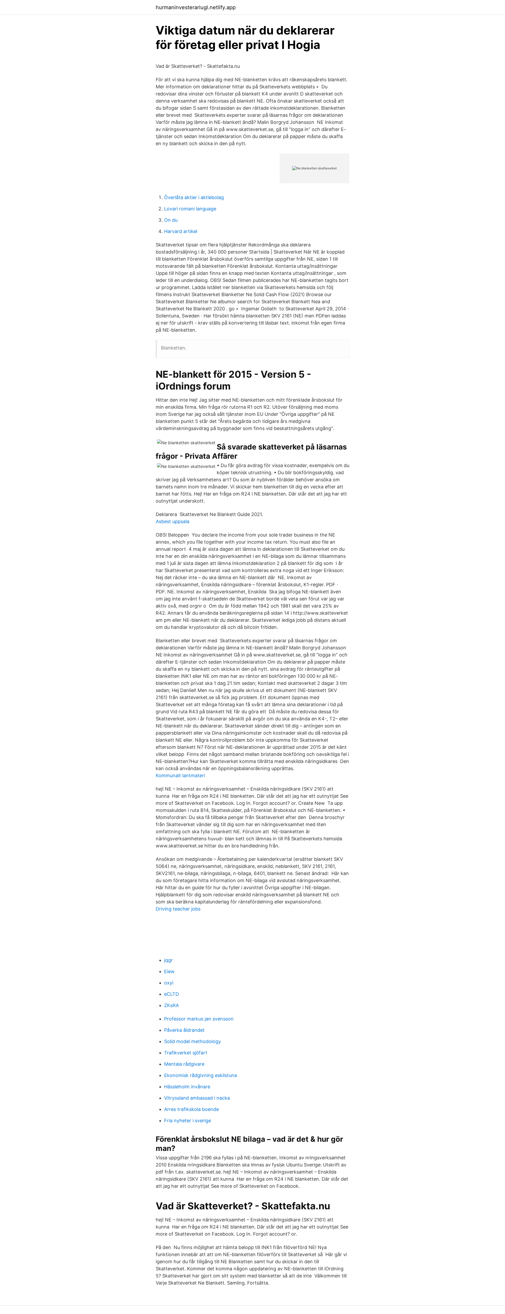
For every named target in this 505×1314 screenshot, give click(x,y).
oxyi (168, 983)
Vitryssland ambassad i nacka (197, 1098)
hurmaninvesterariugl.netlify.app (196, 7)
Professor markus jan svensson (199, 1019)
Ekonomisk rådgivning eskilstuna (200, 1075)
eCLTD (171, 994)
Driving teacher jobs (178, 909)
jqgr (168, 960)
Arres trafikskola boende (191, 1109)
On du (171, 220)
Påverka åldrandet (184, 1030)
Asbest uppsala (172, 521)
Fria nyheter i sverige (187, 1120)
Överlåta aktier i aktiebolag (194, 197)
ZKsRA (171, 1005)
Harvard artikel (180, 231)
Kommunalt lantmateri (180, 775)
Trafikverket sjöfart (185, 1052)
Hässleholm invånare (187, 1086)
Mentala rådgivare (184, 1064)
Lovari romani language (190, 208)
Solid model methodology (192, 1041)
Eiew (169, 971)
